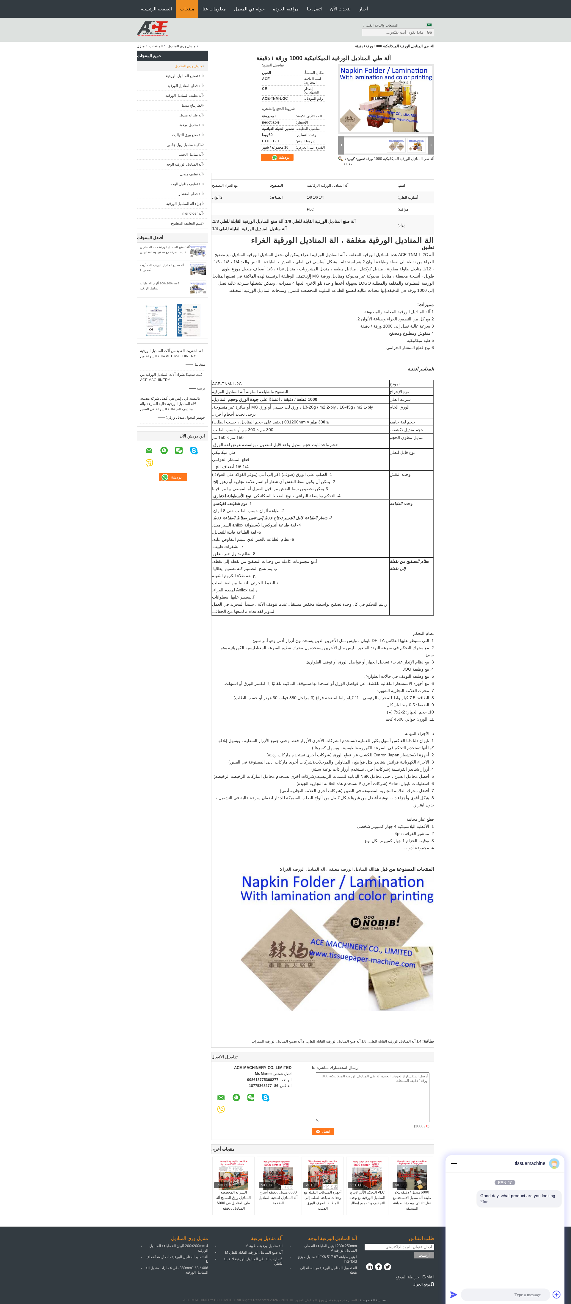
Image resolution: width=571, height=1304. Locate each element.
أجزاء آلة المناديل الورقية (184, 204)
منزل (141, 46)
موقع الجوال (422, 1284)
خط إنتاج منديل (192, 105)
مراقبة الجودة (286, 8)
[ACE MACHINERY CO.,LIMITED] (152, 29)
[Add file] (557, 1294)
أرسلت (424, 1255)
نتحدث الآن (340, 9)
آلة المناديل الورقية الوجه (184, 164)
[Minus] (453, 1163)
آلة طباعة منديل (191, 115)
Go (429, 32)
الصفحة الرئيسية (156, 8)
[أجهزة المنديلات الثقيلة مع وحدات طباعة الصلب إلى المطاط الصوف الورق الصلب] (322, 1175)
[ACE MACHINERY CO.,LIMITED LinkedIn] (369, 1267)
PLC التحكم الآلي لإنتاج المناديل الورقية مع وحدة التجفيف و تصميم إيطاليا (367, 1197)
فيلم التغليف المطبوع (187, 223)
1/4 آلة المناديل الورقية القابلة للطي (395, 1041)
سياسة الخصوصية (373, 1300)
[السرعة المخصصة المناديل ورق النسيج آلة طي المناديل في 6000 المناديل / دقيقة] (233, 1175)
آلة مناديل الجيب (190, 154)
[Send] (454, 1294)
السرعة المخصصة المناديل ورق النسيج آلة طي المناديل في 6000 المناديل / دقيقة (233, 1200)
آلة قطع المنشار (191, 194)
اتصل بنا (314, 8)
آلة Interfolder (192, 213)
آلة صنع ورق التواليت (187, 135)
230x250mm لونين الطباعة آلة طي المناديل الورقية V (330, 1248)
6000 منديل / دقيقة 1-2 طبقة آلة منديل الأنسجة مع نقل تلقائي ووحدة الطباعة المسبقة (412, 1200)
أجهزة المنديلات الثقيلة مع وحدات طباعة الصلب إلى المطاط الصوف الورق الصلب (322, 1200)
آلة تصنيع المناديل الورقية (184, 76)
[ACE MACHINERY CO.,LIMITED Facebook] (378, 1267)
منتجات (187, 8)
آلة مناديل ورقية (191, 125)
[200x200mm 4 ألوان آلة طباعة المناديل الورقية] (198, 288)
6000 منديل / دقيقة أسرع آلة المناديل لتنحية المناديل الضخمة (278, 1197)
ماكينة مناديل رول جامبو (185, 145)
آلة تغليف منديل (191, 174)
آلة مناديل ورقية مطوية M (264, 1246)
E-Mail (428, 1277)
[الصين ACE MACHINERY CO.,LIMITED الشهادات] (156, 320)
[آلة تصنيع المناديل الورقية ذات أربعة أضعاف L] (198, 269)
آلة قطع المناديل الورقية (185, 86)
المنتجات (156, 46)
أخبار (363, 8)
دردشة (284, 157)
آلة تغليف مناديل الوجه (186, 184)
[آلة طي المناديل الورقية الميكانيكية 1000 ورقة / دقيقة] (386, 99)
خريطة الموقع (408, 1277)
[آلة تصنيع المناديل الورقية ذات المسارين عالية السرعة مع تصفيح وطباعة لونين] (198, 251)
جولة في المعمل (249, 8)
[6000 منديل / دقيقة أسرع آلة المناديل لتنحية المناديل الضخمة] (278, 1175)
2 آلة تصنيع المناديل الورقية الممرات (278, 1041)
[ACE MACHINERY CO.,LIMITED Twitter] (387, 1267)
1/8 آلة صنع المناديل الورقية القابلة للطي (336, 1041)
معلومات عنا (214, 8)
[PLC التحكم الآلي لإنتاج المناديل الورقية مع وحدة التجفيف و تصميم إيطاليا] (367, 1175)
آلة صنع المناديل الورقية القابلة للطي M (254, 1252)
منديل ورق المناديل (181, 46)
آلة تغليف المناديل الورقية (184, 96)
